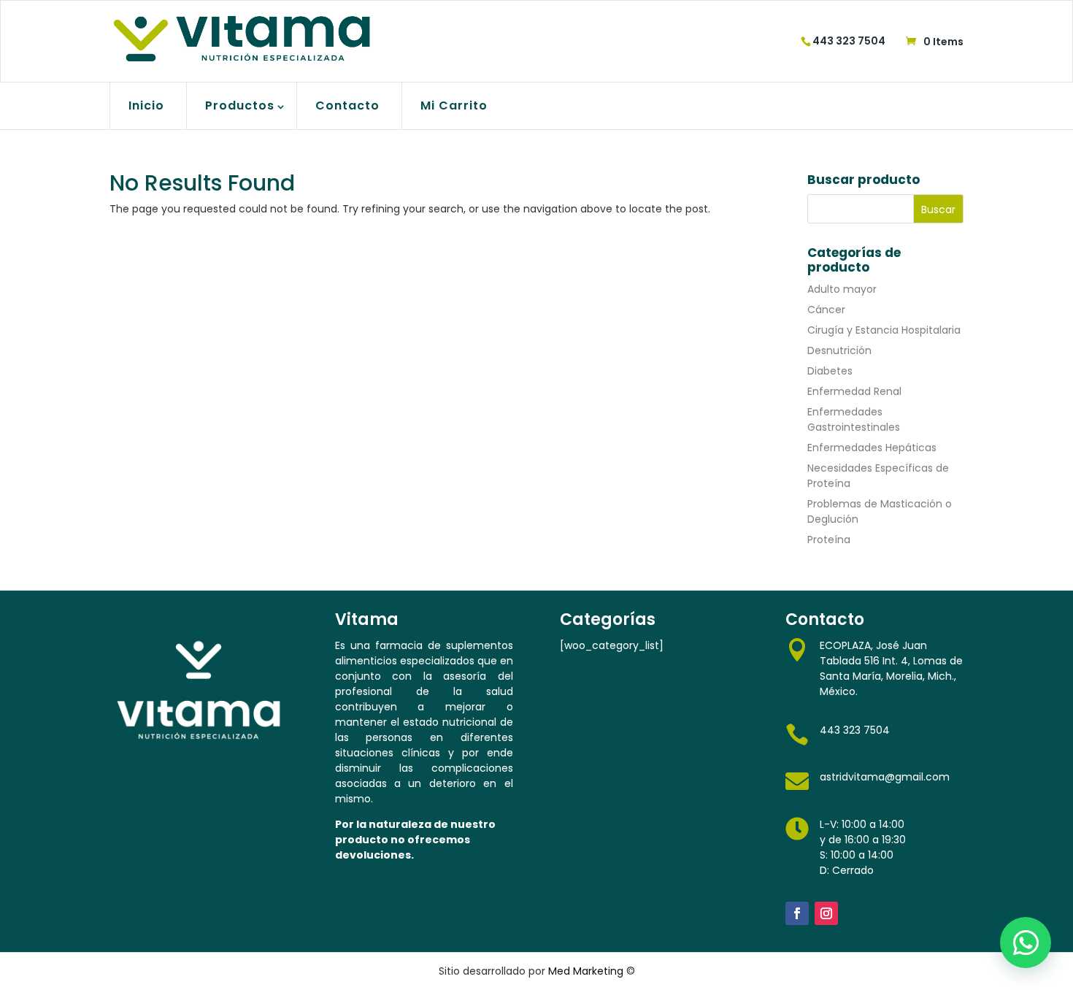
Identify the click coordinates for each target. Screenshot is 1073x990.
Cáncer (826, 309)
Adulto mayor (842, 289)
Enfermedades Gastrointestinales (853, 419)
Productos (239, 105)
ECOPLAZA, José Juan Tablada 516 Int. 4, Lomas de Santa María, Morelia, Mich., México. (891, 668)
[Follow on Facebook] (797, 913)
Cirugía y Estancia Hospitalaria (884, 330)
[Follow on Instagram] (826, 913)
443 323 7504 (848, 41)
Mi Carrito (454, 105)
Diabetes (830, 371)
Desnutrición (839, 350)
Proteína (828, 539)
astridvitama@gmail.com (885, 777)
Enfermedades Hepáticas (872, 447)
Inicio (146, 105)
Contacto (347, 105)
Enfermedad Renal (854, 391)
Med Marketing (585, 971)
